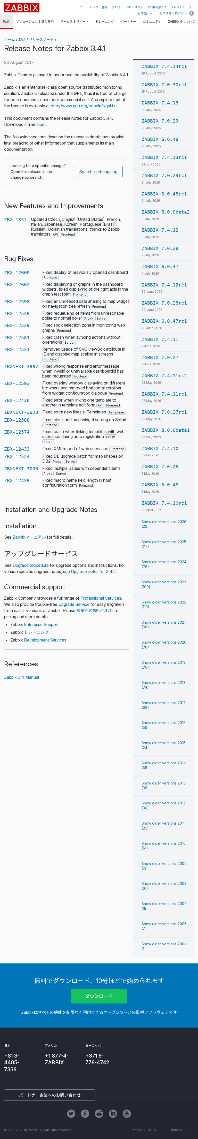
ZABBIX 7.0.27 (160, 357)
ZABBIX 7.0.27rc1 (164, 412)
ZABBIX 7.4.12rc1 (164, 285)
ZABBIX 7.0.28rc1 (164, 303)
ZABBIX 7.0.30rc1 (164, 84)
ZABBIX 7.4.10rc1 (164, 503)
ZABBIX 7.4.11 (160, 339)
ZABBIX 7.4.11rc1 (164, 394)
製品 (22, 39)
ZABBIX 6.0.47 (160, 266)
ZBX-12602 (17, 284)
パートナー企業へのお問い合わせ (50, 1095)
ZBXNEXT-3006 (21, 468)
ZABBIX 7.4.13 (160, 102)
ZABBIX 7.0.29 (160, 121)
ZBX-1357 (15, 219)
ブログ (116, 7)
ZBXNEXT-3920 (21, 412)
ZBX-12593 (17, 383)
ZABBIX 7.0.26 (160, 466)
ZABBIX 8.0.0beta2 (166, 212)
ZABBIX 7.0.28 (160, 248)
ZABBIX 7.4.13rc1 (164, 157)
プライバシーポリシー (145, 1130)
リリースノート (41, 39)
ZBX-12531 (17, 349)
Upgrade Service (73, 604)
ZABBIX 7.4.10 (160, 448)
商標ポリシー (179, 1130)
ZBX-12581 (17, 337)
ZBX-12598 (17, 301)
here (41, 124)
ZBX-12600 (17, 272)
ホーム (9, 39)
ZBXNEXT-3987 (21, 366)
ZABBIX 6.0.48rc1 (164, 194)
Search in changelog (98, 171)
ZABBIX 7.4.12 (160, 230)
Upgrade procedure (31, 565)
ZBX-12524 (17, 456)
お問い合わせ (157, 7)
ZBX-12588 (17, 420)
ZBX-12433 (17, 449)
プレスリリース (181, 7)
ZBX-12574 (17, 432)
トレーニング (36, 632)
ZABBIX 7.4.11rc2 (164, 375)
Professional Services (100, 598)
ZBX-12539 (17, 325)
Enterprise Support (41, 624)
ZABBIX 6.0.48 (160, 139)
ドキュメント (134, 7)
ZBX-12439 (17, 480)
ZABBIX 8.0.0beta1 (166, 430)
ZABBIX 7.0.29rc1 (164, 175)
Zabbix (21, 7)
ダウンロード (99, 996)
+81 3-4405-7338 (11, 1063)
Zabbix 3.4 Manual (21, 677)
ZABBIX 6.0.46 (160, 484)
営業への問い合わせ (94, 610)
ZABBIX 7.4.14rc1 (164, 66)
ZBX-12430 (17, 400)
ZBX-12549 (17, 313)
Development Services (45, 640)
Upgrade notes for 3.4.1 (93, 571)
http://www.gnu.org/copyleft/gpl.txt (84, 105)
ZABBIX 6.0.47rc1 (164, 321)
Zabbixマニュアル (29, 537)
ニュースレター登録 (94, 7)
